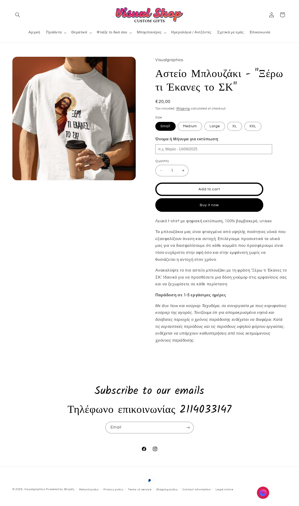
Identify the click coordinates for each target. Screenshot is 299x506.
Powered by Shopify (60, 489)
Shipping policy (167, 489)
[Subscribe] (188, 427)
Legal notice (224, 489)
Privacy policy (113, 489)
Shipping (183, 108)
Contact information (196, 489)
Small (165, 126)
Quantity (162, 161)
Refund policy (89, 489)
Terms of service (140, 489)
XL (234, 126)
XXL (252, 126)
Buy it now (209, 205)
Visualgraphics (34, 489)
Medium (190, 126)
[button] (17, 14)
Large (215, 126)
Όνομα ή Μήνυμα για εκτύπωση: (187, 139)
